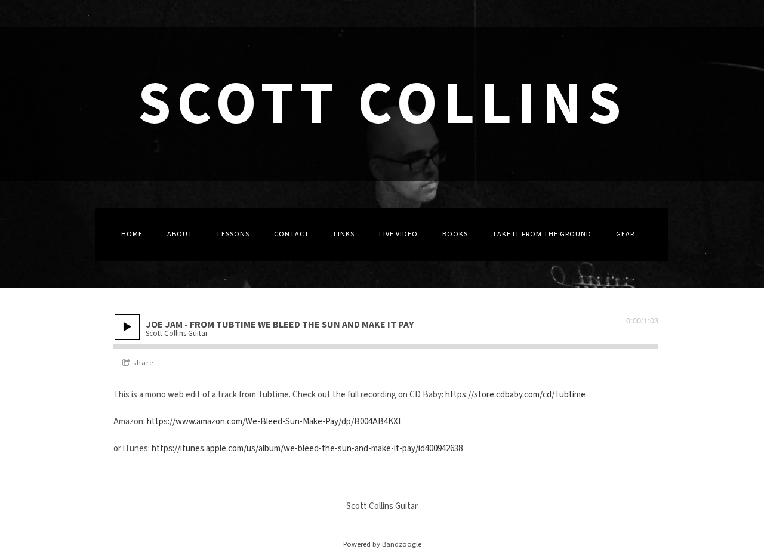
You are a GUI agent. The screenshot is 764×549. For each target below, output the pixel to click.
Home (132, 234)
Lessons (233, 234)
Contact (291, 234)
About (180, 234)
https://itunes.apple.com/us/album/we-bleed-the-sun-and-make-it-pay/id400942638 (307, 448)
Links (344, 234)
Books (455, 234)
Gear (625, 234)
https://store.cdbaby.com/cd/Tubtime (515, 394)
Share (143, 363)
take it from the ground (542, 234)
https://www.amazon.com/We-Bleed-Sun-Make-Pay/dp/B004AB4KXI (274, 421)
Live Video (398, 234)
